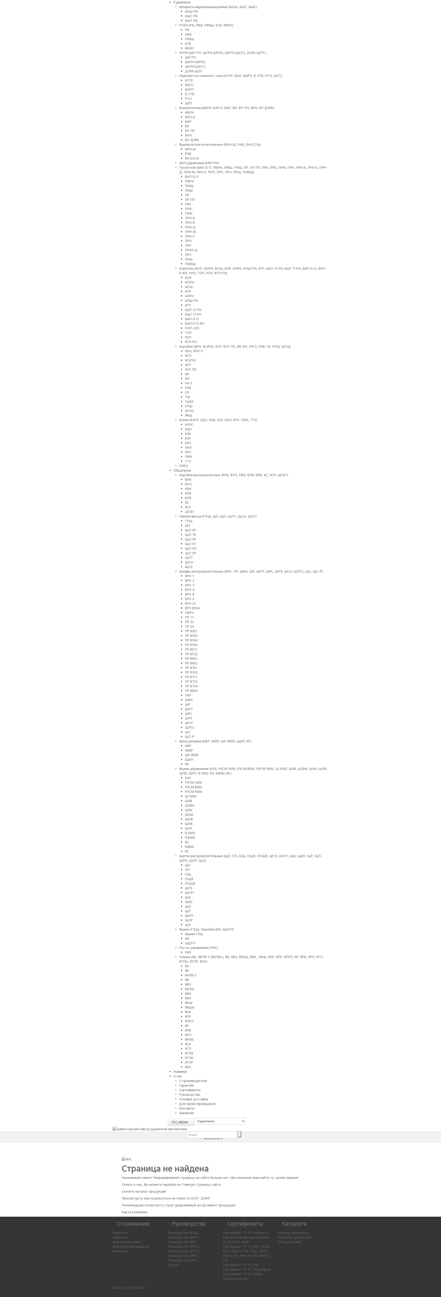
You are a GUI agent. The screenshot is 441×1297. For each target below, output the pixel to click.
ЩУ (188, 865)
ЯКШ (188, 415)
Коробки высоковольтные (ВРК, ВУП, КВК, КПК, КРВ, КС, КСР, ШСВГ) (233, 475)
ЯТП (188, 1048)
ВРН (188, 135)
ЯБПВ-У (191, 975)
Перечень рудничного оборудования (295, 1239)
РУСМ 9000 (193, 791)
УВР (188, 695)
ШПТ (188, 103)
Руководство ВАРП (183, 1237)
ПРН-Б (190, 222)
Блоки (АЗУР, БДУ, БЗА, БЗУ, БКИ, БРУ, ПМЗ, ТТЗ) (218, 420)
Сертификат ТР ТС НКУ (241, 1265)
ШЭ (187, 525)
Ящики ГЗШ (194, 934)
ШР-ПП (190, 57)
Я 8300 (190, 837)
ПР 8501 (191, 631)
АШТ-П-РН (193, 314)
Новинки (180, 1071)
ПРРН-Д (191, 250)
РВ (187, 30)
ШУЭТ (189, 892)
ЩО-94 (190, 548)
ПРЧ (188, 254)
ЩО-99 (190, 553)
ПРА (188, 204)
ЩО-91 (190, 544)
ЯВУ (188, 998)
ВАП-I (189, 85)
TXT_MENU (179, 1122)
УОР (188, 337)
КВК (188, 488)
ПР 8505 (191, 645)
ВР (187, 126)
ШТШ (189, 410)
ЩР (188, 911)
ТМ (187, 397)
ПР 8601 (191, 658)
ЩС (188, 732)
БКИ (188, 447)
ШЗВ (188, 801)
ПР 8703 (191, 672)
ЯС (187, 851)
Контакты (187, 1108)
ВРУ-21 (190, 603)
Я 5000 (190, 833)
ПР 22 (189, 622)
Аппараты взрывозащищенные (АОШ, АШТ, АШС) (218, 7)
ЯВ (187, 980)
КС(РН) (190, 360)
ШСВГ (189, 511)
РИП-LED (192, 328)
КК (187, 938)
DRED (183, 466)
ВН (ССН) (192, 158)
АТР (188, 305)
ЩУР (189, 920)
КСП (188, 355)
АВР (188, 746)
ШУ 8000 (191, 755)
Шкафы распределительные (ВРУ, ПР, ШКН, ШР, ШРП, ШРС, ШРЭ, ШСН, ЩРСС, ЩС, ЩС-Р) (251, 571)
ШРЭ (188, 718)
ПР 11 (189, 617)
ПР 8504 (191, 640)
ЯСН (188, 1044)
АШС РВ (191, 16)
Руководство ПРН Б (183, 1251)
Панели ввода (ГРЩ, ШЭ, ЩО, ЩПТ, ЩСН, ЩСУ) (218, 516)
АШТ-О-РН (193, 309)
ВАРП (189, 89)
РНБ (188, 153)
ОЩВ (189, 879)
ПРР (188, 245)
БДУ (188, 429)
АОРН (189, 282)
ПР (187, 195)
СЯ (187, 392)
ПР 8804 (191, 690)
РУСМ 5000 (193, 782)
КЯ (187, 374)
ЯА (187, 966)
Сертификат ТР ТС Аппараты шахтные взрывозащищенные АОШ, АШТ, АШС (246, 1237)
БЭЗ (188, 778)
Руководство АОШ (183, 1232)
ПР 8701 (191, 667)
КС (187, 502)
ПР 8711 (191, 677)
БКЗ (188, 443)
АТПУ (189, 80)
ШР (187, 704)
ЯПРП (189, 1021)
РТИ (188, 98)
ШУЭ (188, 888)
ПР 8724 (191, 686)
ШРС (188, 713)
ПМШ (189, 186)
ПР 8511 (191, 649)
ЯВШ (188, 1003)
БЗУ (188, 438)
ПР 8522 (191, 654)
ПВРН (189, 181)
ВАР (188, 121)
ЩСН (189, 562)
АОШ (189, 287)
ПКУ (188, 952)
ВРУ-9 (189, 599)
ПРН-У (190, 236)
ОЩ (188, 874)
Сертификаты (190, 1090)
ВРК (188, 479)
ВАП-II (190, 117)
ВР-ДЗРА (192, 140)
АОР (188, 277)
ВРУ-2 (189, 580)
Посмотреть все (236, 1278)
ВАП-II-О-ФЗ (194, 323)
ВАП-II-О (192, 319)
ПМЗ (188, 456)
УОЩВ (190, 883)
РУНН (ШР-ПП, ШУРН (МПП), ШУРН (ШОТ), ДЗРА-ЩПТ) (222, 52)
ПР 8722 (191, 681)
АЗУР (189, 424)
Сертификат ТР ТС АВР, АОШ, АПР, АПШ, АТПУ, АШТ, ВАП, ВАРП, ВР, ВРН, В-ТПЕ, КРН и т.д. (246, 1253)
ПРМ (188, 213)
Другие (173, 1265)
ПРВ (188, 209)
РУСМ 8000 (193, 787)
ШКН (188, 700)
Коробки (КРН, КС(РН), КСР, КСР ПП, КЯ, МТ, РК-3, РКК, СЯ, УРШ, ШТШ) (235, 346)
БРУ (188, 452)
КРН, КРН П (194, 351)
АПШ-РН (191, 300)
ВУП (188, 484)
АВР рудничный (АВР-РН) (199, 163)
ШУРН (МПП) (195, 62)
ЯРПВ (189, 1039)
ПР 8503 (191, 635)
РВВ (188, 34)
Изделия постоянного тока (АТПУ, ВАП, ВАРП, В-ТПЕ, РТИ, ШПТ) (230, 75)
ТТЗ (188, 461)
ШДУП (190, 943)
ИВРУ (189, 612)
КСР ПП (191, 369)
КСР (188, 365)
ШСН (188, 723)
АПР (188, 291)
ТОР (188, 332)
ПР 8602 (191, 663)
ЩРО (189, 915)
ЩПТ (189, 557)
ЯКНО (189, 48)
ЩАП (189, 759)
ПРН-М (190, 231)
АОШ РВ (191, 11)
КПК (188, 493)
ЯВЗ (188, 984)
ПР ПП (190, 199)
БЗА (188, 433)
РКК (188, 388)
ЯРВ (188, 1030)
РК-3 (188, 383)
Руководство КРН (182, 1260)
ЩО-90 (190, 539)
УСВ (188, 43)
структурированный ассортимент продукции (199, 1205)
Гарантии (186, 1085)
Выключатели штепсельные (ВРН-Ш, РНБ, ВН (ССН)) (220, 144)
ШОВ (189, 819)
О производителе (193, 1081)
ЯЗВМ (189, 846)
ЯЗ (187, 842)
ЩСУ (189, 567)
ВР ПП (190, 131)
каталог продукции (151, 1191)
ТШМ (189, 401)
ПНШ (189, 190)
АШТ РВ (191, 20)
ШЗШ (189, 814)
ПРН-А (190, 218)
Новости (183, 1198)
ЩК (188, 897)
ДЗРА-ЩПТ (194, 71)
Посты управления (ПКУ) (198, 947)
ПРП (188, 241)
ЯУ (187, 764)
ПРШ (188, 259)
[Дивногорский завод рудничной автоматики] (150, 1128)
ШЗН (188, 810)
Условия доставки (193, 1099)
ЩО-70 (190, 534)
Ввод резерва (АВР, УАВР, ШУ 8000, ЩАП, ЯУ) (215, 741)
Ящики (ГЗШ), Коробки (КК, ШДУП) (206, 929)
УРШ (188, 406)
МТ (187, 378)
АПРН (189, 296)
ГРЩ (188, 521)
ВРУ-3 (189, 585)
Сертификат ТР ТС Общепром (246, 1269)
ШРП (188, 709)
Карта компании (134, 1212)
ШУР (188, 828)
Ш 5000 (190, 796)
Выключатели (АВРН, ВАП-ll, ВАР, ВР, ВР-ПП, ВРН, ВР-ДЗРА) (226, 108)
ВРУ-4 (189, 589)
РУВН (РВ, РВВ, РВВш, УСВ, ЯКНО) (206, 25)
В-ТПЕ (190, 94)
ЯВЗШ (189, 989)
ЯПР (188, 1016)
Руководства (189, 1094)
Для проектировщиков (197, 1103)
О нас (177, 1076)
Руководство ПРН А (183, 1246)
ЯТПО (189, 1058)
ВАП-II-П (191, 176)
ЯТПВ (189, 1053)
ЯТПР (189, 1062)
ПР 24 (189, 626)
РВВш (189, 39)
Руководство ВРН (182, 1242)
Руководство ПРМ (182, 1255)
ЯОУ (188, 1012)
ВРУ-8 (189, 594)
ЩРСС (190, 727)
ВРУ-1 (189, 576)
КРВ (188, 498)
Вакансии (186, 1113)
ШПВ (189, 824)
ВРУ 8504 (192, 608)
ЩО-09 (190, 530)
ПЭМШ (190, 264)
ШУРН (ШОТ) (195, 66)
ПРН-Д (190, 227)
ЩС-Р (189, 736)
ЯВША (189, 1007)
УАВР (189, 750)
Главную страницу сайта (200, 1184)
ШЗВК (189, 805)
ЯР (187, 1025)
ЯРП (188, 1035)
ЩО (188, 906)
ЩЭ (188, 924)
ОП (187, 869)
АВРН (189, 112)
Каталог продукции (293, 1232)
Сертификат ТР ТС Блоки (242, 1274)
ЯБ (187, 970)
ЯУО (188, 1067)
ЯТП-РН (191, 342)
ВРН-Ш (190, 149)
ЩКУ (189, 902)
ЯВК (188, 993)
